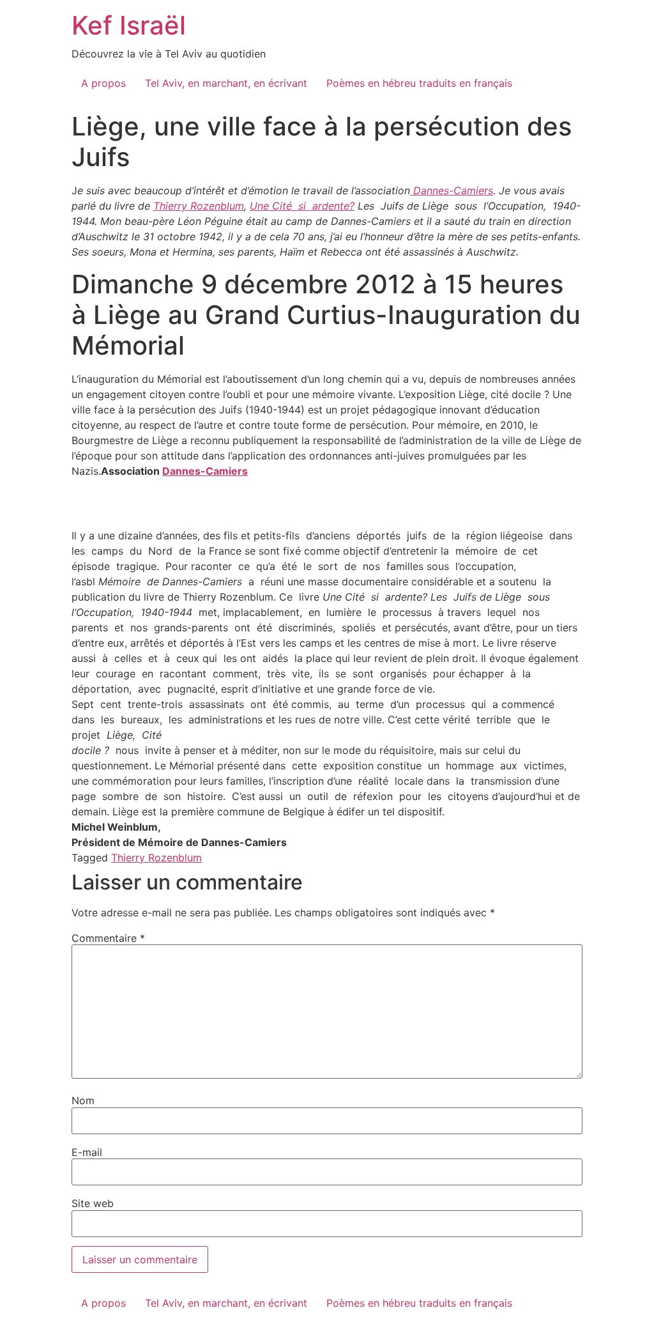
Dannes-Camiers (451, 190)
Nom (83, 1100)
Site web (93, 1203)
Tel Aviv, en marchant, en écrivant (226, 83)
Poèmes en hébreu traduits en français (419, 83)
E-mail (87, 1152)
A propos (103, 83)
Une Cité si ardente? (302, 205)
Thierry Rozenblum (198, 205)
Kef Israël (129, 25)
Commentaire (108, 938)
